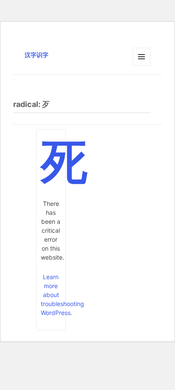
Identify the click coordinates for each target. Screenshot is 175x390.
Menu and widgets (141, 65)
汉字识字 (36, 54)
